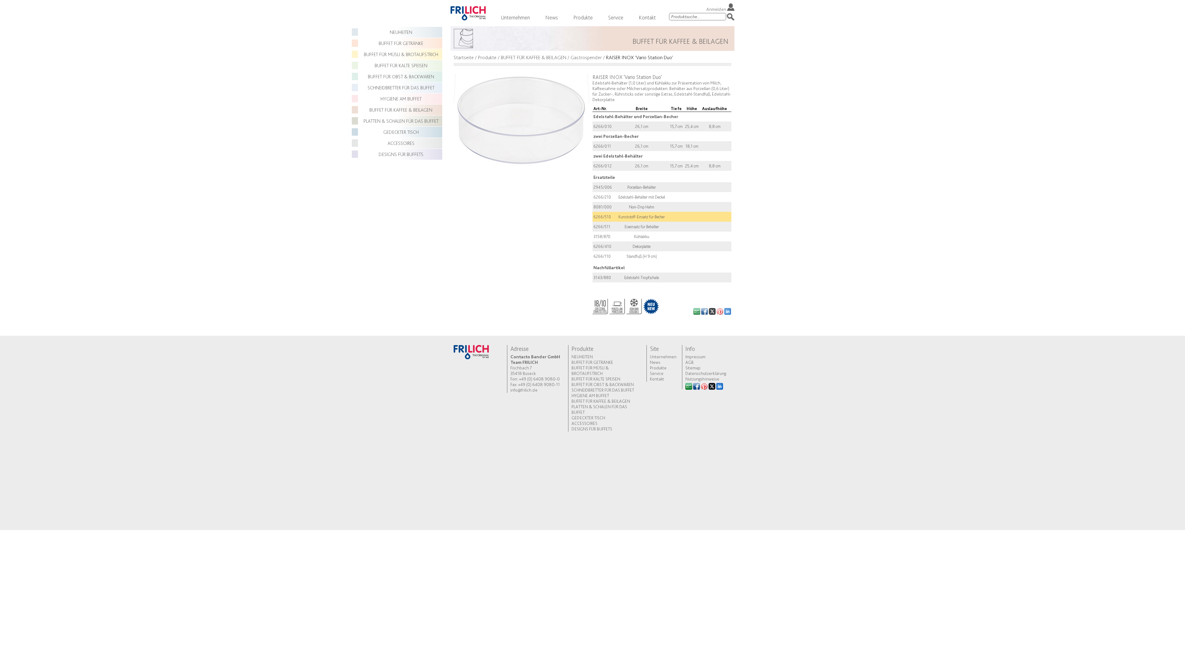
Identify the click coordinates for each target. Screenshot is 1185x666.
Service (615, 17)
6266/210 (602, 197)
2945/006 (602, 187)
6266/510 (602, 216)
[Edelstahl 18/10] (600, 305)
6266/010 (602, 126)
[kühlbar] (634, 305)
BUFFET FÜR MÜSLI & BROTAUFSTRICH (401, 54)
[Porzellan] (617, 305)
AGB (689, 362)
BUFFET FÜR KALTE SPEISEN (401, 65)
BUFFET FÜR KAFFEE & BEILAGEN (400, 110)
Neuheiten (401, 32)
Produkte (583, 17)
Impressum (695, 357)
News (551, 17)
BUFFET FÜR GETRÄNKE (401, 43)
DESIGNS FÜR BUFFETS (401, 154)
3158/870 (601, 236)
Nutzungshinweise (702, 379)
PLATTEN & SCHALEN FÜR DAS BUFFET (401, 121)
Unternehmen (515, 17)
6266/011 (602, 146)
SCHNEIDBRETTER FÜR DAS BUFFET (401, 88)
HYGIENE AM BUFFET (401, 99)
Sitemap (693, 368)
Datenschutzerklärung (705, 373)
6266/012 (602, 165)
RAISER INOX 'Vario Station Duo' (639, 57)
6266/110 (602, 256)
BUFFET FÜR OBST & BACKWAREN (401, 77)
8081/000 (602, 206)
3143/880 (602, 277)
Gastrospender (586, 57)
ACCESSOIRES (401, 143)
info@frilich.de (524, 390)
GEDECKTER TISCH (401, 132)
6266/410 (602, 246)
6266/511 (601, 226)
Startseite (464, 57)
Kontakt (647, 17)
